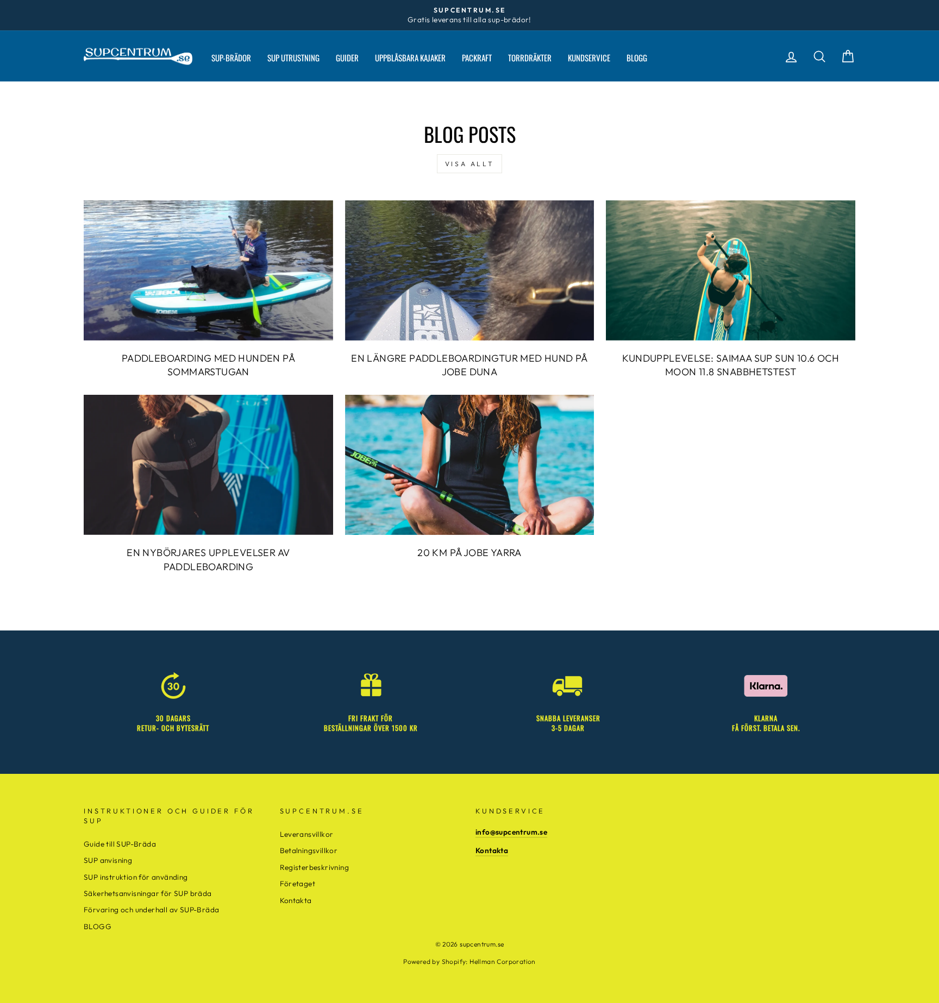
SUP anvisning (108, 860)
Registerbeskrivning (314, 867)
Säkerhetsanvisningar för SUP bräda (148, 893)
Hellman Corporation (503, 961)
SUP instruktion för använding (136, 877)
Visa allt (469, 164)
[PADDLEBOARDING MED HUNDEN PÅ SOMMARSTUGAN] (208, 270)
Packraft (477, 58)
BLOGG (637, 58)
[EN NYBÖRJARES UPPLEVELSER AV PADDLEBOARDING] (208, 465)
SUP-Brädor (231, 58)
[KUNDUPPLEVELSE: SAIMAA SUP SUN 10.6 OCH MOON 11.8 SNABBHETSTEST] (730, 270)
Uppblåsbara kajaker (410, 58)
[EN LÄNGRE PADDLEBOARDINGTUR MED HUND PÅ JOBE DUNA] (469, 270)
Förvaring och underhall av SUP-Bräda (151, 909)
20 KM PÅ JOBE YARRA (469, 552)
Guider (347, 58)
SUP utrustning (293, 58)
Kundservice (589, 58)
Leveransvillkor (307, 834)
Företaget (298, 883)
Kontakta (296, 900)
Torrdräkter (530, 58)
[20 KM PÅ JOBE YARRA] (469, 465)
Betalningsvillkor (309, 850)
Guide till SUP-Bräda (120, 844)
